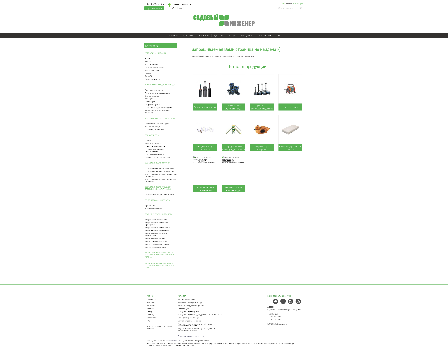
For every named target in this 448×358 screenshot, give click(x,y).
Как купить (188, 35)
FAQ (279, 35)
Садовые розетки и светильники (157, 157)
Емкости (148, 73)
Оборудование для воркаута (157, 163)
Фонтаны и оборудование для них (160, 118)
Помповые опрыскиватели (155, 154)
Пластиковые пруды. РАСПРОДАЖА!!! (159, 107)
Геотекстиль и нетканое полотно (157, 93)
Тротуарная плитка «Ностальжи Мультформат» (157, 223)
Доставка (218, 35)
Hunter (147, 58)
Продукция (246, 35)
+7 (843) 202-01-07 (274, 319)
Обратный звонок (154, 8)
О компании (172, 35)
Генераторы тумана (152, 105)
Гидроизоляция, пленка (154, 90)
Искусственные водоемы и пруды (160, 84)
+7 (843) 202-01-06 (154, 4)
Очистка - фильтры (152, 96)
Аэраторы (149, 99)
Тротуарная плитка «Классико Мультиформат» (156, 234)
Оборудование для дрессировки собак (159, 194)
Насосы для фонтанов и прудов (157, 124)
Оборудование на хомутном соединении (160, 168)
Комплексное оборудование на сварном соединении (160, 180)
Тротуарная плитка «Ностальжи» (157, 227)
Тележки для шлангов (153, 143)
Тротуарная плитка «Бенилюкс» (157, 244)
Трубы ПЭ (148, 76)
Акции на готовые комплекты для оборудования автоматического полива (160, 255)
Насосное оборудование (154, 67)
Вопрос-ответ (265, 35)
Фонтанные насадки (152, 126)
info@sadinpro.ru (280, 324)
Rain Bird (148, 61)
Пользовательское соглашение (191, 336)
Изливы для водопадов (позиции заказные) (157, 111)
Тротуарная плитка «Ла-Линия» (157, 230)
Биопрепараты (150, 102)
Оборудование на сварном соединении (160, 171)
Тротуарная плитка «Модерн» (156, 219)
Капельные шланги (152, 79)
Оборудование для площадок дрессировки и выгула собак (158, 188)
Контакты (204, 35)
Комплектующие (151, 64)
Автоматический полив (155, 53)
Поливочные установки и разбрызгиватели (154, 150)
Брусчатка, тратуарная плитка (158, 214)
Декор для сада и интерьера (157, 200)
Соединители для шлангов (155, 146)
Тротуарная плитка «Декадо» (156, 241)
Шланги (148, 140)
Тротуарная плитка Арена (155, 238)
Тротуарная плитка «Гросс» (155, 247)
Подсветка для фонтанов (154, 129)
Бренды (232, 35)
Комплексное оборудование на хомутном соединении (161, 175)
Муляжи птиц (150, 205)
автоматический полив (174, 341)
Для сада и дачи (152, 135)
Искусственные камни (153, 208)
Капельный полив (152, 70)
